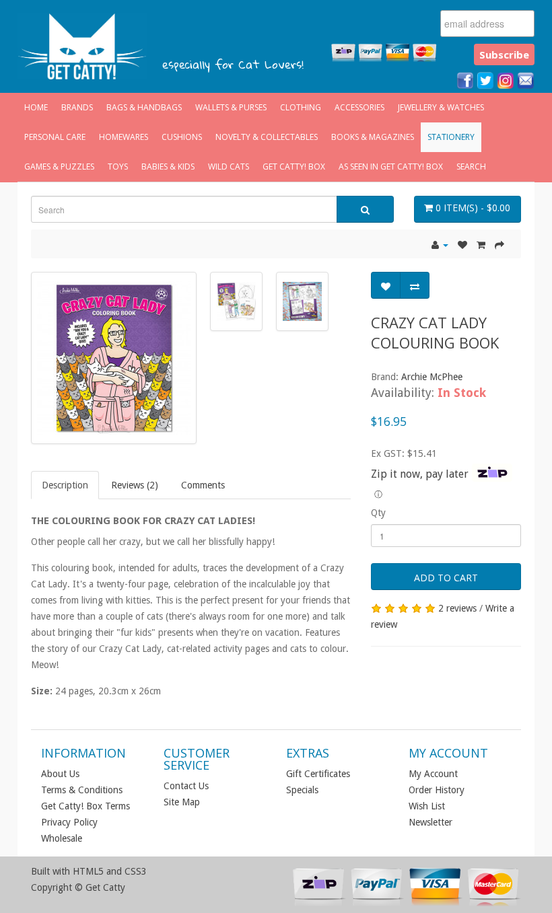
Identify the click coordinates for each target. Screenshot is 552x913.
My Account (433, 773)
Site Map (182, 802)
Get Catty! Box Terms (85, 806)
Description (65, 485)
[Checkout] (499, 245)
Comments (203, 485)
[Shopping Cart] (481, 245)
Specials (302, 789)
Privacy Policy (69, 822)
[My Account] (440, 245)
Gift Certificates (318, 773)
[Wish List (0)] (462, 245)
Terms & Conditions (82, 789)
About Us (60, 773)
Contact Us (186, 785)
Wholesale (61, 838)
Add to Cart (446, 577)
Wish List (427, 806)
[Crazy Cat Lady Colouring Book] (114, 358)
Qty (378, 512)
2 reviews (457, 608)
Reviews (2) (134, 485)
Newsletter (430, 822)
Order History (436, 789)
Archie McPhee (431, 376)
